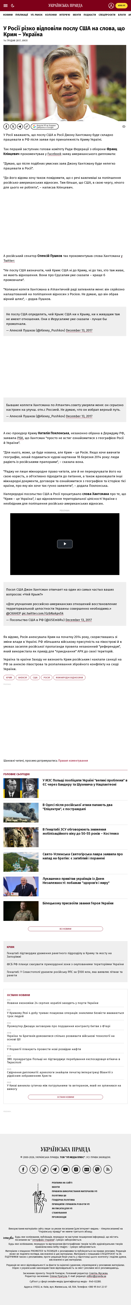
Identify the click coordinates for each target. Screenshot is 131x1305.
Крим (9, 677)
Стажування (59, 1212)
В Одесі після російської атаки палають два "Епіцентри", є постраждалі (77, 807)
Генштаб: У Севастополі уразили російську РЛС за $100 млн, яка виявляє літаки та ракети (65, 973)
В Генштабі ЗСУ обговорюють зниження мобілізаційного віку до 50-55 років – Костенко (81, 831)
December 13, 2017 (79, 330)
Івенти (77, 14)
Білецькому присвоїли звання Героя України (78, 903)
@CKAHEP (13, 613)
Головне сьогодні (16, 774)
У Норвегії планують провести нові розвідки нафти (44, 1049)
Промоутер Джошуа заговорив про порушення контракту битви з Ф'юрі (58, 1026)
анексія (22, 677)
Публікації (21, 14)
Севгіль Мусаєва (98, 1273)
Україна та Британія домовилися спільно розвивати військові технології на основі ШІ (61, 1037)
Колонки (51, 14)
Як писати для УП (62, 1208)
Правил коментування (73, 760)
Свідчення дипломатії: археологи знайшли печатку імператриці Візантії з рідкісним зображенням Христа (60, 1074)
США (35, 677)
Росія (46, 677)
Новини (8, 14)
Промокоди (59, 1217)
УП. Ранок (36, 14)
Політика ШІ (59, 1195)
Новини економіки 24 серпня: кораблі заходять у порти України (52, 1003)
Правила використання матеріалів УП (74, 1191)
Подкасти (90, 14)
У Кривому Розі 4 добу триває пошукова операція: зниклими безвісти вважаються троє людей (65, 1014)
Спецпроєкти (107, 14)
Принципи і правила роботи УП (71, 1204)
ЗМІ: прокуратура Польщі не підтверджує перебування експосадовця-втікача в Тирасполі (63, 1060)
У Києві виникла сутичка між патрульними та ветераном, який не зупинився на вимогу (64, 1087)
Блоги (122, 14)
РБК (20, 438)
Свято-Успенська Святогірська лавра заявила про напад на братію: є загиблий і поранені (83, 856)
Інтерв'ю (64, 14)
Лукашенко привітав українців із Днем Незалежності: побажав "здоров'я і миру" (76, 881)
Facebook (54, 154)
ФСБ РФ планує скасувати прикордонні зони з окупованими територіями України (65, 964)
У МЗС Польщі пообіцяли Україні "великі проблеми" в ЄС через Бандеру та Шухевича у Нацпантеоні (85, 782)
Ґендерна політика (63, 1200)
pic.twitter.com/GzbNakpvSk (42, 613)
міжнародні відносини (69, 677)
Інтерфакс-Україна (43, 1239)
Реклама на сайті (62, 1182)
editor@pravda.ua (96, 1276)
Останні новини (18, 995)
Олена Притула (58, 1276)
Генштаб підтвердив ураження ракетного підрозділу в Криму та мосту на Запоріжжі (59, 954)
